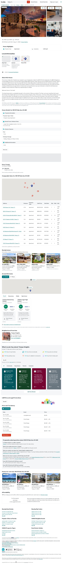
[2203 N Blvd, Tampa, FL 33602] (53, 478)
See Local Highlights (15, 338)
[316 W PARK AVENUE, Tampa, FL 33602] (24, 258)
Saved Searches (44, 2)
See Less (5, 149)
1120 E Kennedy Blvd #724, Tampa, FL (11, 243)
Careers (23, 554)
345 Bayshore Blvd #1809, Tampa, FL (11, 235)
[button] (28, 2)
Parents (24, 365)
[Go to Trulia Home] (4, 2)
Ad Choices (56, 554)
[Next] (60, 262)
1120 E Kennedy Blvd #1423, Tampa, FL (11, 223)
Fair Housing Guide (18, 554)
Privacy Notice (51, 554)
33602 (22, 5)
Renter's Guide (44, 494)
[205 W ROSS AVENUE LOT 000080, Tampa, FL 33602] (53, 258)
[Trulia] (3, 549)
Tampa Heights (24, 42)
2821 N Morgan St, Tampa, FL (9, 211)
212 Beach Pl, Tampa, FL (8, 239)
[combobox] (18, 2)
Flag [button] (13, 386)
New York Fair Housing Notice (6, 543)
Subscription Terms (43, 554)
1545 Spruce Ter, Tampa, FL (9, 207)
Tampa (17, 5)
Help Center (26, 562)
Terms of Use (37, 554)
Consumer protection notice (20, 544)
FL (14, 5)
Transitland (17, 537)
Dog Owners (17, 365)
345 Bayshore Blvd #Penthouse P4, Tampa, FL (13, 231)
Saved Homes (34, 2)
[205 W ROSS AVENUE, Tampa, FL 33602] (39, 258)
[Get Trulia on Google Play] (18, 549)
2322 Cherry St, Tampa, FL (9, 227)
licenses (34, 540)
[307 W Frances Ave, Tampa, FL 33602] (39, 478)
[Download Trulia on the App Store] (9, 549)
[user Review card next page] (61, 379)
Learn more (48, 327)
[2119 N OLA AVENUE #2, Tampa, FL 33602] (9, 258)
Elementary (11, 296)
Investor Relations (31, 554)
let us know (41, 559)
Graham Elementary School (37, 457)
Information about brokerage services (10, 544)
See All (5, 360)
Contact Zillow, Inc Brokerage (7, 546)
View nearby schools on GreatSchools (12, 324)
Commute (31, 365)
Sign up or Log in (54, 2)
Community (9, 365)
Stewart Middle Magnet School (21, 458)
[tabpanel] (31, 423)
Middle (17, 296)
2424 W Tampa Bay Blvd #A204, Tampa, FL (12, 215)
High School (24, 296)
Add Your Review (31, 391)
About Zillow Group (11, 554)
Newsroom (26, 554)
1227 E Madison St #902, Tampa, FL (11, 219)
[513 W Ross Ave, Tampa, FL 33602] (24, 478)
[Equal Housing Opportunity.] (16, 562)
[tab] (5, 277)
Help (47, 554)
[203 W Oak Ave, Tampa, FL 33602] (9, 478)
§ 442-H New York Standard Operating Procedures (10, 542)
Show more (5, 435)
